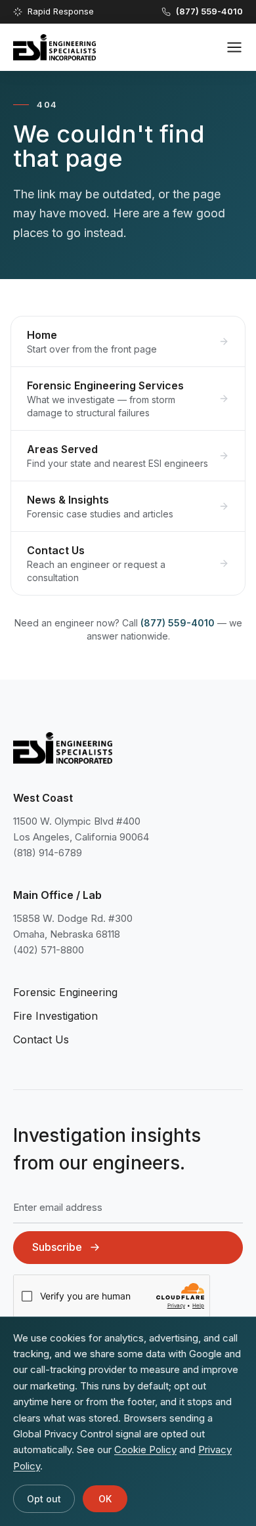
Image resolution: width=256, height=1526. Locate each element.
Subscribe (57, 1247)
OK (105, 1498)
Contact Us (41, 1039)
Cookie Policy (145, 1449)
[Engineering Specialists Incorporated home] (54, 47)
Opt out (44, 1498)
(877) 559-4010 (177, 622)
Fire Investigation (55, 1015)
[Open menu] (234, 47)
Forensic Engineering (65, 992)
